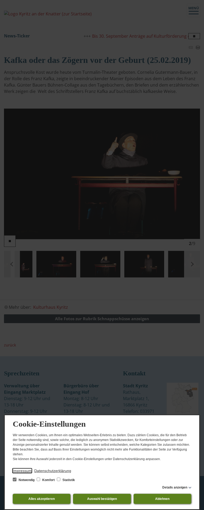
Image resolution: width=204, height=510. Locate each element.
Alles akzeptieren (41, 499)
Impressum (22, 471)
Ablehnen (162, 499)
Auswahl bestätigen (102, 499)
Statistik (68, 480)
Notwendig (26, 480)
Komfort (48, 480)
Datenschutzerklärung (52, 471)
